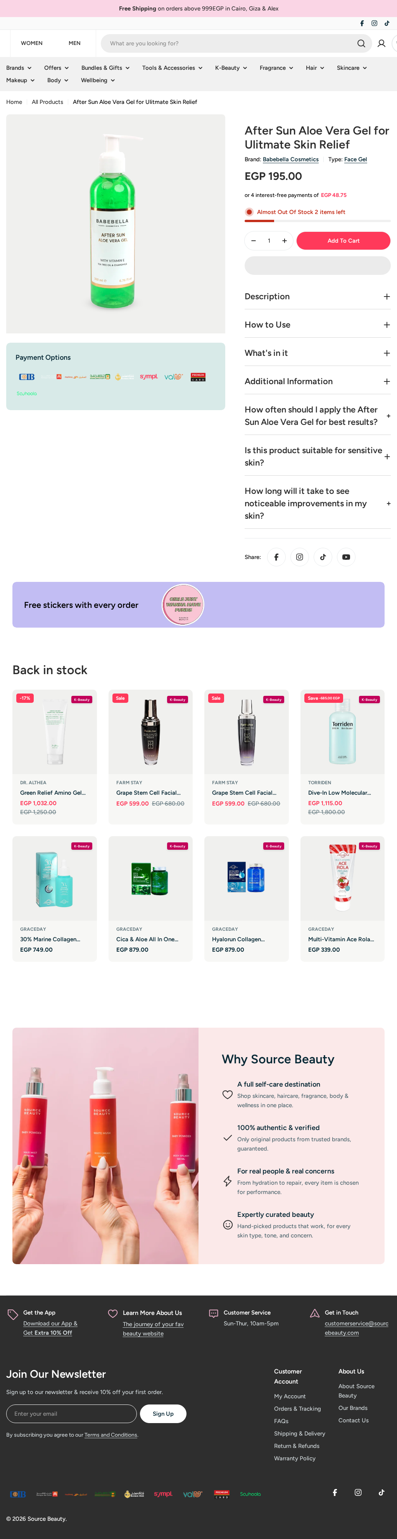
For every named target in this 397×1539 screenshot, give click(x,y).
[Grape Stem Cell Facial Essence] (151, 732)
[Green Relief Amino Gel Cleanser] (54, 732)
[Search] (361, 43)
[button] (318, 265)
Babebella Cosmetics (291, 159)
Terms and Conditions (111, 1435)
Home (14, 101)
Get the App (39, 1312)
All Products (47, 101)
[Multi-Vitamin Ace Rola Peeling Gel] (342, 878)
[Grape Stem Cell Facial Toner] (246, 732)
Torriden (319, 782)
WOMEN (32, 43)
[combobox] (236, 43)
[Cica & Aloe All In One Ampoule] (151, 878)
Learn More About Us (152, 1312)
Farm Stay (129, 782)
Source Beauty (47, 1518)
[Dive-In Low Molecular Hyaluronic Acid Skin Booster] (342, 732)
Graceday (33, 929)
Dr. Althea (33, 782)
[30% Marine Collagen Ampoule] (54, 878)
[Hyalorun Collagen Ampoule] (246, 878)
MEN (75, 43)
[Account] (381, 43)
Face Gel (355, 159)
